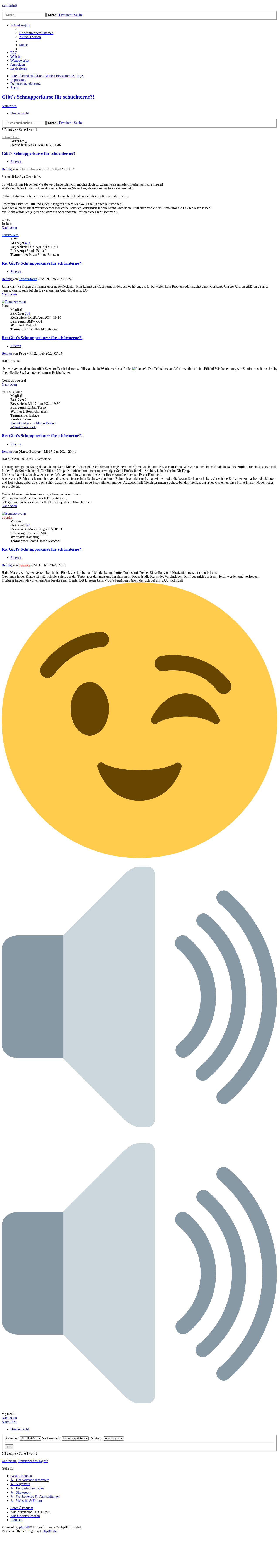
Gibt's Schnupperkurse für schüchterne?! (48, 97)
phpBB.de (50, 1531)
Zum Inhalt (9, 5)
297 (27, 525)
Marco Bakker (12, 392)
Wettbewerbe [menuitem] (19, 60)
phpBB (24, 1527)
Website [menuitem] (15, 56)
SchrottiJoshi (10, 137)
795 (27, 313)
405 (27, 243)
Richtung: (97, 1438)
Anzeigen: (12, 1438)
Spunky (7, 517)
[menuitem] (36, 33)
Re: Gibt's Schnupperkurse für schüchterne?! (42, 263)
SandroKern (10, 235)
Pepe (5, 305)
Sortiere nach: (52, 1438)
